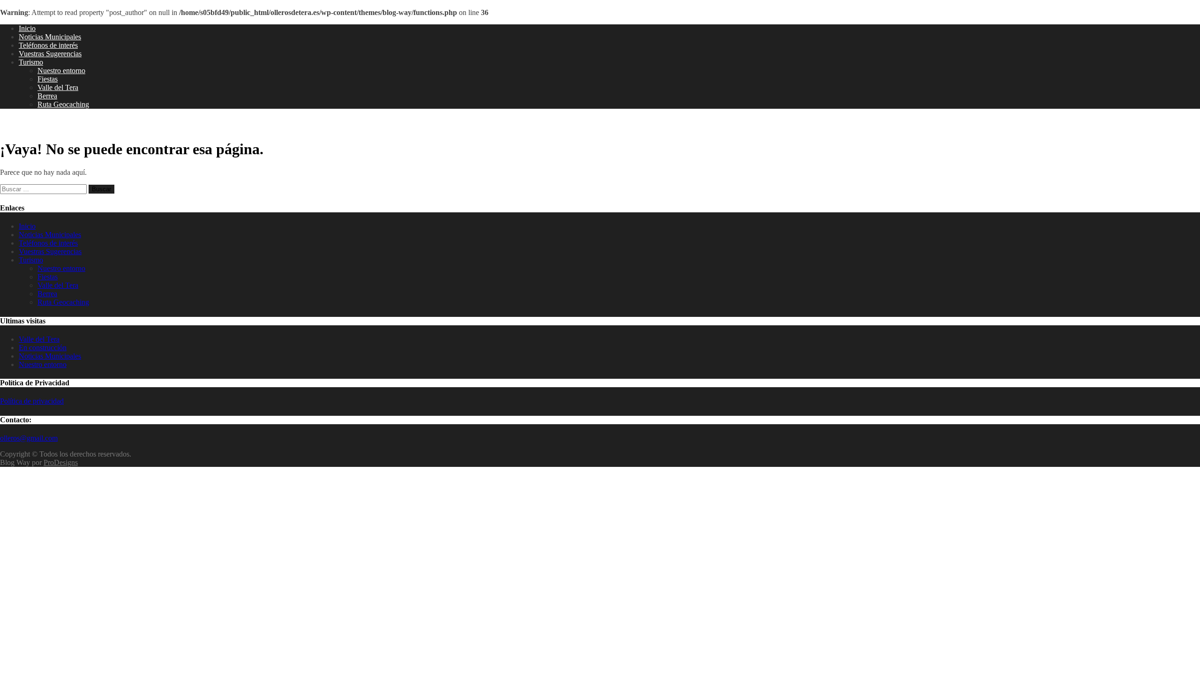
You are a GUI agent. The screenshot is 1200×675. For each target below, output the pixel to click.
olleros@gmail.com (29, 438)
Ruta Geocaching (63, 104)
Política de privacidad (32, 401)
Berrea (47, 96)
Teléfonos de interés (48, 45)
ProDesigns (61, 462)
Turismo (31, 62)
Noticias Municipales (50, 37)
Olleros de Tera (37, 124)
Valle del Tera (58, 87)
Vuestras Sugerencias (50, 54)
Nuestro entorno (61, 71)
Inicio (27, 28)
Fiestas (48, 79)
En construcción (43, 348)
